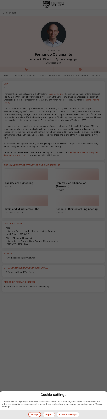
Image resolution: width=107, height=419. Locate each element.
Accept (35, 414)
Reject (49, 414)
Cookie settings (68, 414)
